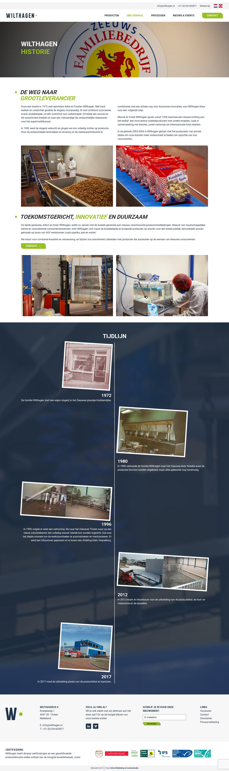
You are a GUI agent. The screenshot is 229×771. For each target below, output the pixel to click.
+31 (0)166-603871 (187, 6)
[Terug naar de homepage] (21, 15)
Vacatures (205, 710)
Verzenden (151, 723)
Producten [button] (112, 15)
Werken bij (205, 6)
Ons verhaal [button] (135, 15)
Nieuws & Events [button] (183, 15)
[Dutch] (215, 6)
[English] (220, 6)
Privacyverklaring (209, 722)
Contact (212, 15)
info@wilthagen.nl (166, 6)
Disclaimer (206, 718)
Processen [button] (158, 15)
